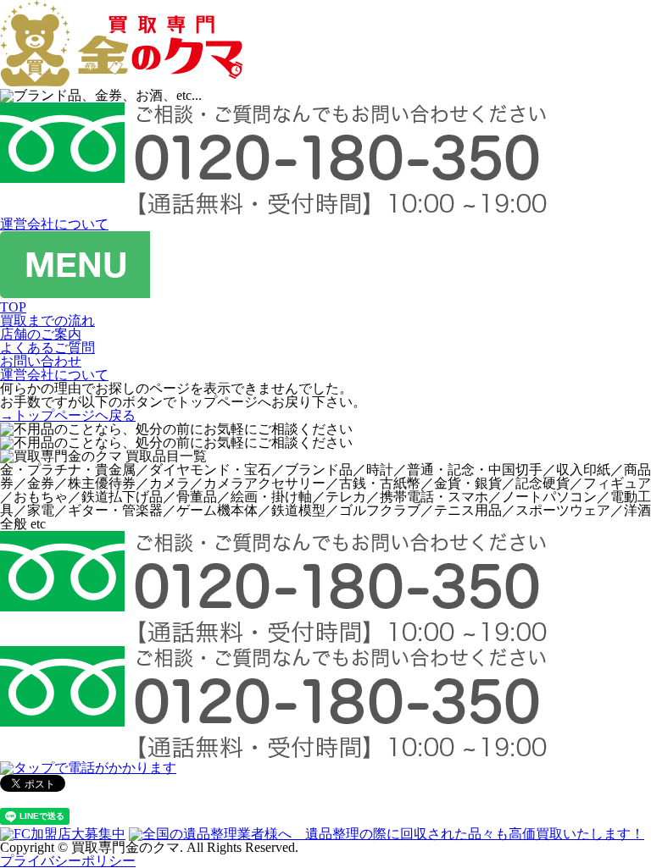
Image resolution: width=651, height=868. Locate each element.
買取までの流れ (47, 320)
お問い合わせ (40, 361)
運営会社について (54, 224)
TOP (13, 307)
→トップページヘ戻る (68, 415)
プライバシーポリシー (68, 861)
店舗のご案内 (40, 334)
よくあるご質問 (47, 347)
